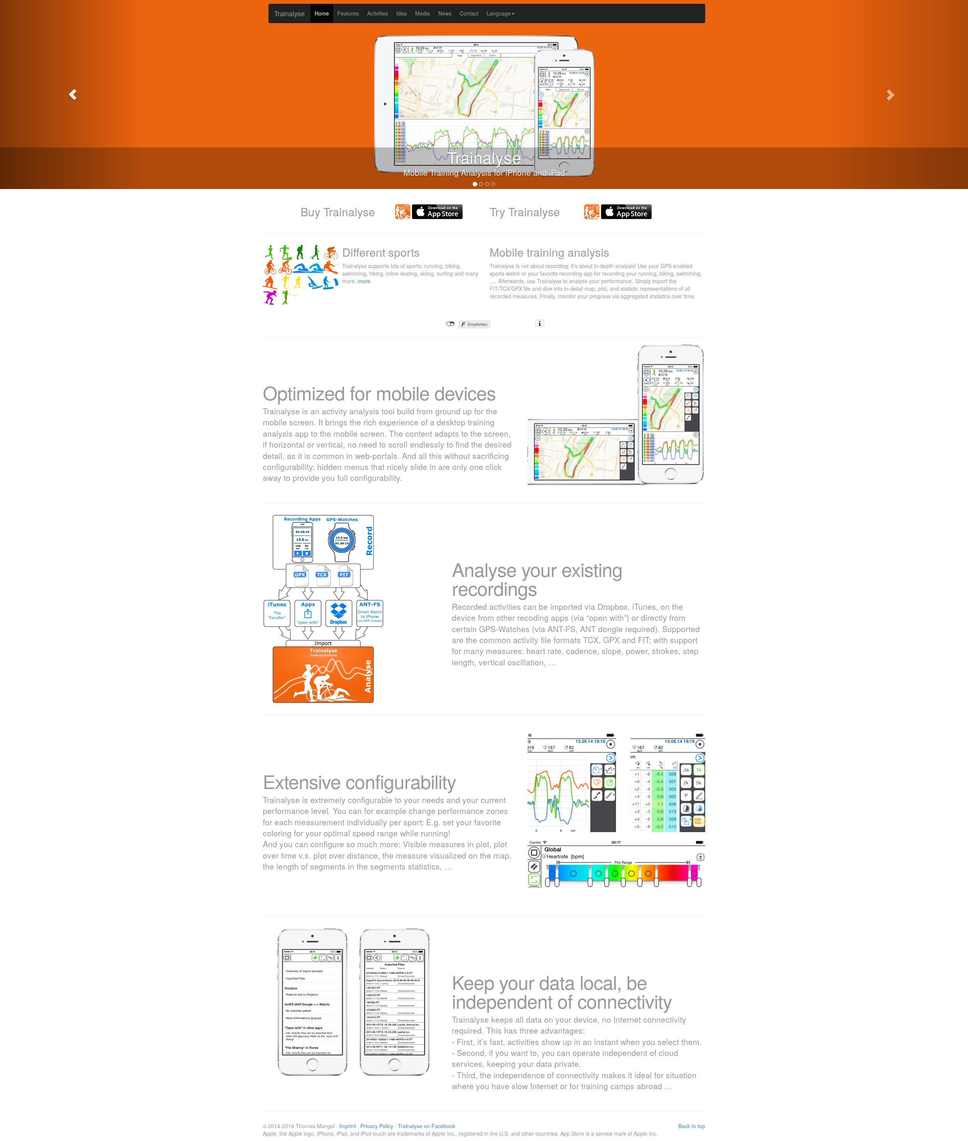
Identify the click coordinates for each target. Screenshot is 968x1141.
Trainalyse (289, 13)
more (364, 281)
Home (322, 13)
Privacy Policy (376, 1126)
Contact (469, 13)
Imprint (347, 1126)
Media (422, 13)
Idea (401, 13)
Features (348, 13)
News (444, 13)
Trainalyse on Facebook (426, 1126)
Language (499, 13)
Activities (377, 13)
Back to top (691, 1126)
